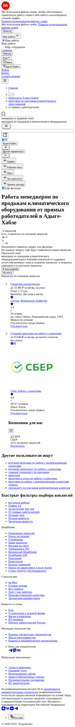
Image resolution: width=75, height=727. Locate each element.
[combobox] (17, 118)
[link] (7, 62)
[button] (5, 70)
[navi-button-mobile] (4, 81)
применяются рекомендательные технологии (30, 691)
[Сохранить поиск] (4, 135)
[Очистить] (6, 126)
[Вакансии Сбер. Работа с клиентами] (41, 367)
